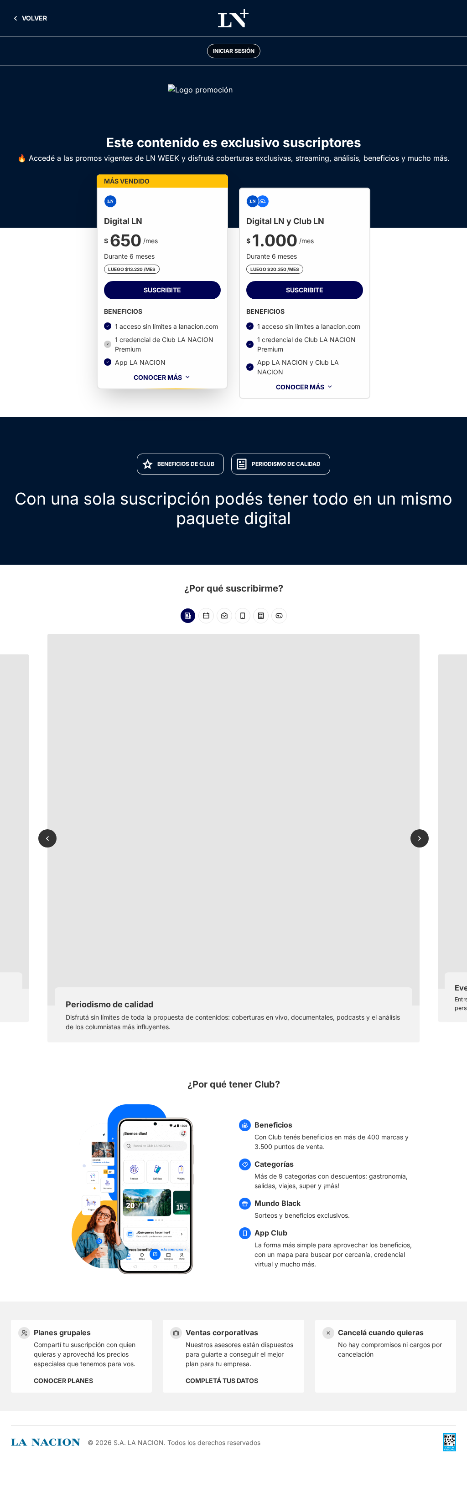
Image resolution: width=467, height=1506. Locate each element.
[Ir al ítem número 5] (261, 615)
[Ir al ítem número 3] (224, 615)
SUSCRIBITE (162, 290)
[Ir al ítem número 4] (242, 615)
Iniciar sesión (233, 50)
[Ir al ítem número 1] (188, 615)
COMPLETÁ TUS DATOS (222, 1380)
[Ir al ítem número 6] (279, 615)
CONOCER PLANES (63, 1380)
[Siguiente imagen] (419, 838)
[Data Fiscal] (449, 1442)
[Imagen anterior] (47, 838)
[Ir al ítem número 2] (206, 615)
